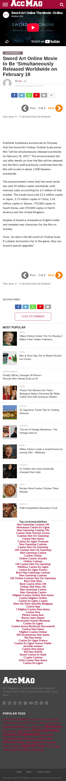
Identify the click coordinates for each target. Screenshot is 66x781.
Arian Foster (16, 723)
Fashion (10, 735)
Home (19, 772)
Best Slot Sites (33, 581)
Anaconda (45, 720)
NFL (44, 742)
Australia (42, 723)
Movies (9, 742)
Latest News (43, 772)
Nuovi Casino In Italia (33, 654)
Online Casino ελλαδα (33, 558)
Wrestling (37, 749)
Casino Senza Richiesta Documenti (33, 626)
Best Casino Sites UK (33, 584)
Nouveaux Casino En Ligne (33, 527)
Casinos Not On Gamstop (33, 535)
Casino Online (33, 555)
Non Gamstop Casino (33, 552)
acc (20, 81)
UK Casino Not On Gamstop (33, 564)
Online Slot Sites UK (33, 586)
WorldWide (24, 750)
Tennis (49, 746)
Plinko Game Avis (33, 615)
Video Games (10, 750)
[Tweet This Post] (21, 94)
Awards (49, 723)
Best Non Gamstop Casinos (33, 572)
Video (57, 746)
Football (8, 738)
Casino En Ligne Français (33, 541)
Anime (6, 723)
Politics (16, 746)
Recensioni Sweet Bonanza (33, 620)
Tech (41, 746)
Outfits (52, 742)
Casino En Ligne (33, 623)
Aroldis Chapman (29, 723)
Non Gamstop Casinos (33, 544)
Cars (5, 731)
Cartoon (12, 731)
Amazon (23, 719)
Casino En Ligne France (33, 569)
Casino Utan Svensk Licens (33, 533)
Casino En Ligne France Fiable (33, 643)
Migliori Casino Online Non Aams (33, 595)
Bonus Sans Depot (33, 617)
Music (21, 742)
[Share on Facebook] (14, 94)
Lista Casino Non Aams (33, 660)
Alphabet (13, 720)
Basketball (17, 727)
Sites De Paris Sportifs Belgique (33, 603)
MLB (49, 739)
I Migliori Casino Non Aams (33, 609)
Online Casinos (33, 561)
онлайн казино (33, 646)
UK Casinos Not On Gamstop (33, 550)
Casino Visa (33, 612)
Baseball (7, 727)
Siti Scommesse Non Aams (33, 634)
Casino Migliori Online (33, 598)
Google (18, 738)
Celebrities (25, 730)
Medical (41, 739)
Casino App (33, 606)
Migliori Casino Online (33, 632)
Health (27, 738)
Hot (34, 739)
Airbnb (6, 720)
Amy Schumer (35, 720)
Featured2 (46, 735)
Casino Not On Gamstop (33, 547)
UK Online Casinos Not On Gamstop (33, 578)
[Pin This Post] (36, 94)
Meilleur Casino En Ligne (33, 567)
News (37, 742)
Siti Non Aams (33, 637)
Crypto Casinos (33, 657)
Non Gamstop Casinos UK (33, 524)
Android (54, 720)
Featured (28, 734)
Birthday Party (38, 727)
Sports (28, 745)
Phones (7, 746)
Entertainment (46, 730)
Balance (57, 723)
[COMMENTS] (51, 94)
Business (53, 726)
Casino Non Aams (33, 538)
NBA (29, 742)
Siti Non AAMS (33, 651)
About (29, 772)
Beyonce (27, 727)
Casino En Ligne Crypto (33, 600)
